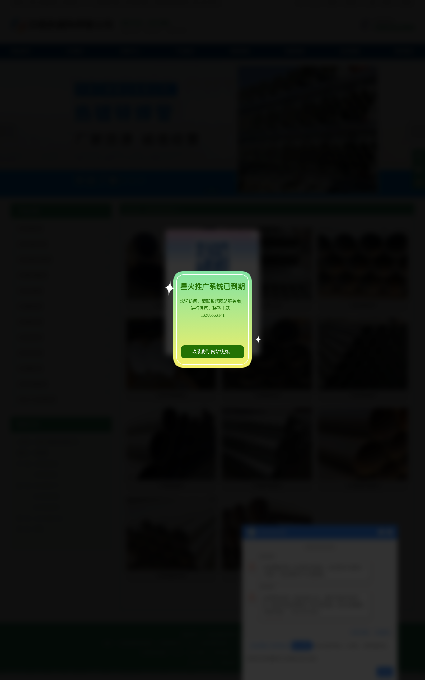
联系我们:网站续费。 (212, 351)
